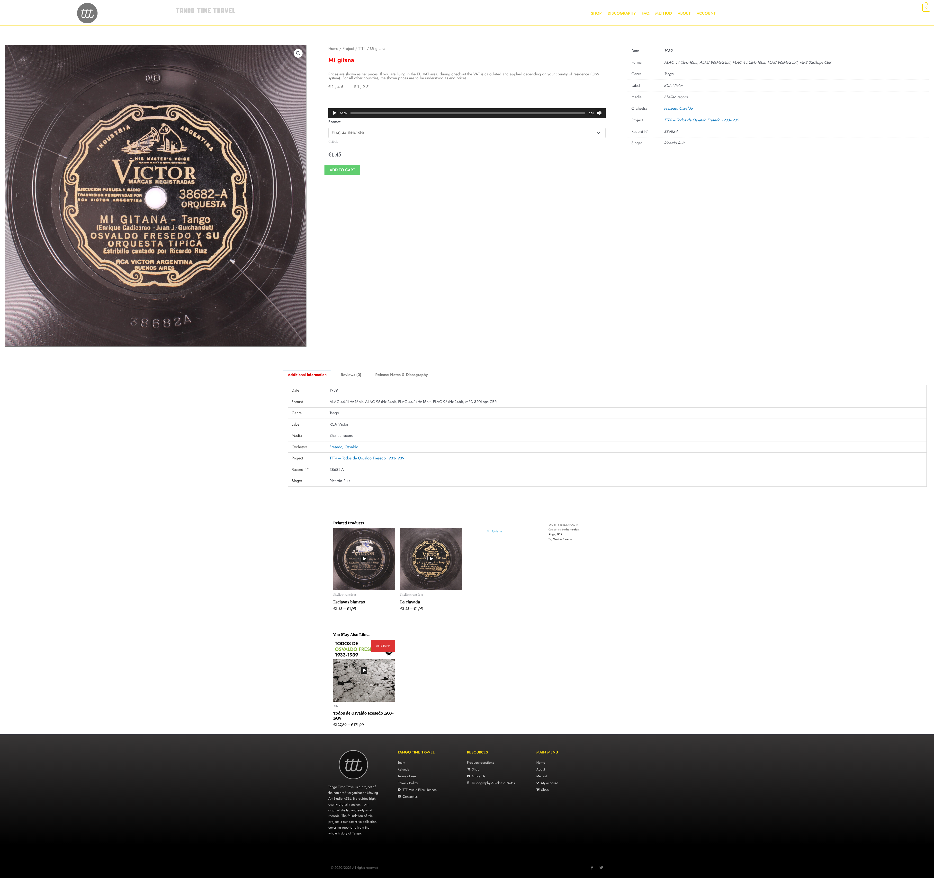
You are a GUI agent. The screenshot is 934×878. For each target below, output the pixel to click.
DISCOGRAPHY (622, 13)
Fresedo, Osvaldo (678, 108)
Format (334, 122)
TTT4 (362, 48)
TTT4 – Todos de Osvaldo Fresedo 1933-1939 (701, 120)
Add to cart (342, 170)
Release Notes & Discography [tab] (401, 374)
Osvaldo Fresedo (562, 539)
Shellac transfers (570, 529)
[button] (298, 53)
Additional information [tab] (307, 374)
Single (551, 534)
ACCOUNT (706, 13)
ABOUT (684, 13)
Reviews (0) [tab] (351, 374)
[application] (467, 113)
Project (348, 48)
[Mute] (599, 113)
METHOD (663, 13)
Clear (333, 142)
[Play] (334, 113)
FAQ (645, 13)
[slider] (467, 113)
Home (333, 48)
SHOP (596, 13)
